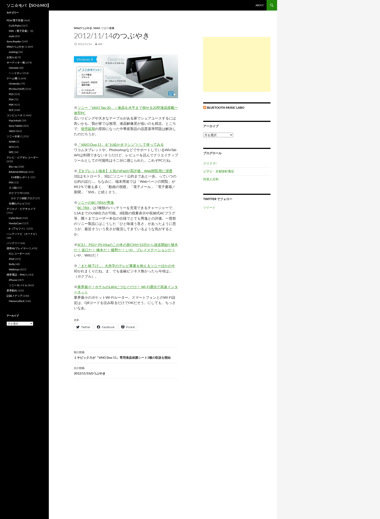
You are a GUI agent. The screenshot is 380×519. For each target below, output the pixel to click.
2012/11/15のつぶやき (90, 370)
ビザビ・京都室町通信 (218, 171)
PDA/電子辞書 (15, 20)
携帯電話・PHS (16, 274)
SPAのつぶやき (83, 28)
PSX (11, 182)
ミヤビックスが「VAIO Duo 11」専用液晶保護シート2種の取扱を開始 (122, 355)
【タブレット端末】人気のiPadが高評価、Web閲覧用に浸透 (124, 171)
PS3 (11, 94)
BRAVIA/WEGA (18, 172)
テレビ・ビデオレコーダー (22, 157)
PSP (11, 104)
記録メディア (14, 295)
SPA (100, 44)
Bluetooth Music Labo (225, 107)
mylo (12, 36)
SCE (11, 110)
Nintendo (14, 83)
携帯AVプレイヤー (17, 248)
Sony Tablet (15, 125)
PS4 (11, 99)
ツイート (209, 207)
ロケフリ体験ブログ (23, 198)
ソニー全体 (107, 28)
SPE (11, 152)
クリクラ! (210, 163)
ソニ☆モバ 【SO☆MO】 (29, 5)
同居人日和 (211, 179)
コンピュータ (14, 115)
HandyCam (15, 223)
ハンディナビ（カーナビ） (22, 233)
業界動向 (12, 290)
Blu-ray (13, 166)
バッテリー (13, 243)
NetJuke (13, 67)
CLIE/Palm (15, 25)
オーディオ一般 (16, 62)
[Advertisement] (236, 64)
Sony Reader (14, 41)
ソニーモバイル (18, 285)
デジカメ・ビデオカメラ (21, 208)
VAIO (96, 28)
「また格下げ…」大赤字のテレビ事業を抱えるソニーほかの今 (126, 266)
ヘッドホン (15, 73)
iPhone (13, 280)
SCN (11, 146)
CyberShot (15, 218)
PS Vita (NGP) (16, 88)
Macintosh (15, 120)
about (260, 5)
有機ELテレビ (17, 203)
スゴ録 (13, 187)
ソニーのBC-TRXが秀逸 (95, 202)
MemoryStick (16, 301)
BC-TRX (83, 208)
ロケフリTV (16, 193)
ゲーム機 (12, 78)
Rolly (12, 264)
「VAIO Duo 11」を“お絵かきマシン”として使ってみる (120, 144)
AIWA (12, 141)
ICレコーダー (17, 253)
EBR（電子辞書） (19, 31)
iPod (11, 258)
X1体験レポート (20, 177)
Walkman (14, 269)
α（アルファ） (17, 228)
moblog (13, 52)
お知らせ (12, 57)
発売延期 (88, 129)
